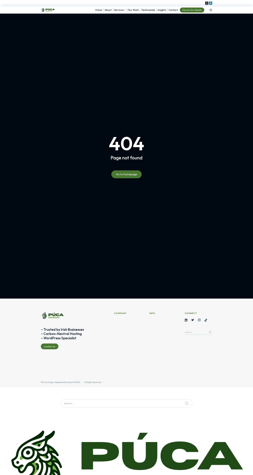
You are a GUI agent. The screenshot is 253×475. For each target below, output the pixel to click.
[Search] (210, 332)
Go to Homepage (126, 174)
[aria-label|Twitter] (192, 320)
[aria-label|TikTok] (206, 320)
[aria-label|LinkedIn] (186, 320)
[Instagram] (206, 3)
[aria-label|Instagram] (199, 320)
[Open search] (211, 10)
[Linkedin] (210, 3)
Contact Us (49, 346)
